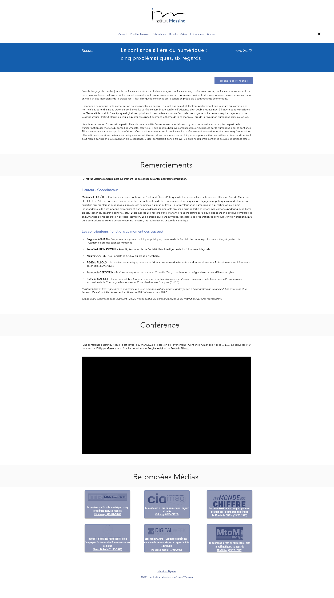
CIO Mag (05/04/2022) (166, 514)
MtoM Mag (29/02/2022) (229, 550)
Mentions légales (166, 571)
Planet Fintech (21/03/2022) (107, 549)
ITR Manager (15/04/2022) (107, 514)
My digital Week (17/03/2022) (166, 549)
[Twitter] (319, 34)
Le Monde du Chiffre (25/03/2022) (229, 515)
